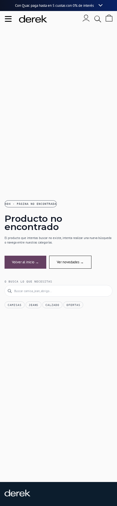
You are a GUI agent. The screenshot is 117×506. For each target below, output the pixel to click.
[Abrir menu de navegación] (8, 19)
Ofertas (73, 305)
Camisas (15, 305)
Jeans (34, 305)
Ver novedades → (70, 262)
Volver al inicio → (25, 262)
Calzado (52, 305)
